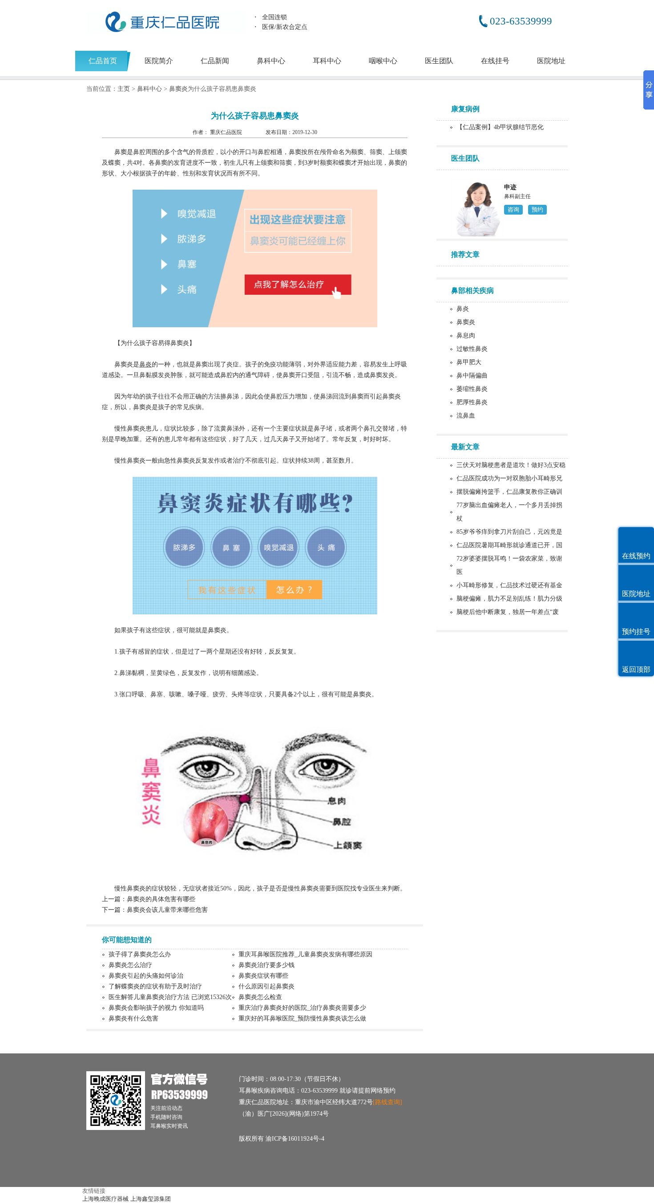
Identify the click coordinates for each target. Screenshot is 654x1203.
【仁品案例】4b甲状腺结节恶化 (500, 127)
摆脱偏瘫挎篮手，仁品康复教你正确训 (509, 491)
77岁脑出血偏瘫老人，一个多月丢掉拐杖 (509, 512)
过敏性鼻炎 (472, 348)
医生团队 (439, 61)
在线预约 (636, 556)
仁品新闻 (215, 61)
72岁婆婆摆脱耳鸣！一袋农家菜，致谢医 (509, 565)
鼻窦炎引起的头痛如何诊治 (146, 975)
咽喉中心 (383, 61)
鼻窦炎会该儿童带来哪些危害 (167, 909)
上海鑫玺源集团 (150, 1198)
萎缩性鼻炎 (472, 389)
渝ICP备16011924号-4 (295, 1138)
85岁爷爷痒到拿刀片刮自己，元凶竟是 (509, 531)
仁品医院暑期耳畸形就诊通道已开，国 (509, 545)
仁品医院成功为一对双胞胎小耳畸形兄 (509, 478)
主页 (123, 88)
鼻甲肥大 (468, 362)
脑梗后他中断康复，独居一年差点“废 (507, 612)
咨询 (513, 209)
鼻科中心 (271, 61)
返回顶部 (636, 669)
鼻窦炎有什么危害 (133, 1018)
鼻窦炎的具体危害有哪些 (161, 899)
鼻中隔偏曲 (472, 375)
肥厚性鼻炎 (472, 402)
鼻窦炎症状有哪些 (263, 975)
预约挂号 (636, 631)
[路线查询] (387, 1102)
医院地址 (551, 61)
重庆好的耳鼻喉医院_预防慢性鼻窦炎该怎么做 (302, 1018)
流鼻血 (465, 415)
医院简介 (159, 61)
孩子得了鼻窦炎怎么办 (140, 954)
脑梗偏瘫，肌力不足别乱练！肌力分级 (509, 598)
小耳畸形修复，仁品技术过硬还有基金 (509, 585)
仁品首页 (103, 61)
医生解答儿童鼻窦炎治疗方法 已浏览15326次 (170, 997)
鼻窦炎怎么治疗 (130, 965)
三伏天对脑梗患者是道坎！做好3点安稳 (510, 465)
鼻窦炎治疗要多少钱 (266, 965)
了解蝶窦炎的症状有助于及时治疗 (155, 986)
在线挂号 (495, 61)
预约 (537, 209)
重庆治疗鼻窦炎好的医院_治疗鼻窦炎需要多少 (302, 1007)
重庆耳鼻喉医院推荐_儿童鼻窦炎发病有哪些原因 (305, 954)
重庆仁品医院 (226, 132)
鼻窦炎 (178, 88)
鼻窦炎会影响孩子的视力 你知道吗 (156, 1007)
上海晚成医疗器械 (105, 1198)
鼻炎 (462, 308)
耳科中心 (327, 61)
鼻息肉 (465, 335)
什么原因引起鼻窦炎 (266, 986)
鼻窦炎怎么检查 (260, 997)
